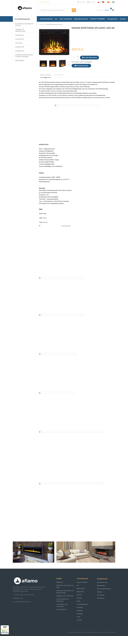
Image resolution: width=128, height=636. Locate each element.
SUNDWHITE (19, 47)
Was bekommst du (81, 19)
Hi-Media (112, 632)
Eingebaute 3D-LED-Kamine (65, 596)
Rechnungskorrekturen (104, 589)
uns (56, 19)
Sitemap (79, 598)
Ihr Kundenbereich (82, 604)
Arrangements (112, 19)
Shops (78, 601)
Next (69, 62)
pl (100, 2)
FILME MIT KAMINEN (97, 19)
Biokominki (19, 60)
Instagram (80, 614)
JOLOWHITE (19, 39)
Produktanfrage (82, 65)
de (105, 2)
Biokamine (59, 582)
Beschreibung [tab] (45, 75)
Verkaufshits (80, 591)
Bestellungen (101, 585)
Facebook (80, 610)
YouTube (79, 620)
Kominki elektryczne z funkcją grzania (24, 55)
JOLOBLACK (19, 35)
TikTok (78, 617)
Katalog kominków (44, 2)
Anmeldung (82, 2)
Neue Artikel (80, 588)
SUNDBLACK (19, 51)
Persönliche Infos (102, 582)
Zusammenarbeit (46, 19)
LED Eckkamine (61, 609)
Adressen (100, 592)
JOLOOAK (18, 43)
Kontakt (123, 19)
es (110, 2)
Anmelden (80, 607)
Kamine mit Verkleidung (20, 30)
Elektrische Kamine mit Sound (24, 24)
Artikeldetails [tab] (58, 75)
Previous (69, 65)
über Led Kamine (66, 19)
